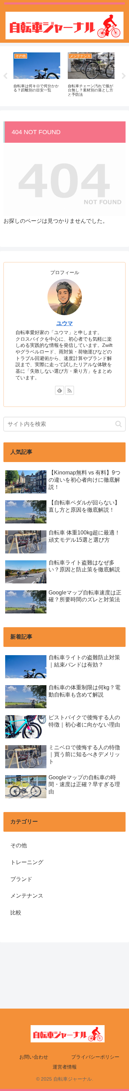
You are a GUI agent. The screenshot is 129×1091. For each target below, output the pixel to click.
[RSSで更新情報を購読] (69, 390)
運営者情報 (65, 1067)
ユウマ (64, 323)
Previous (5, 76)
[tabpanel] (37, 75)
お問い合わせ (33, 1057)
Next (123, 76)
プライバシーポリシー (95, 1057)
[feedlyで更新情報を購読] (59, 390)
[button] (118, 424)
